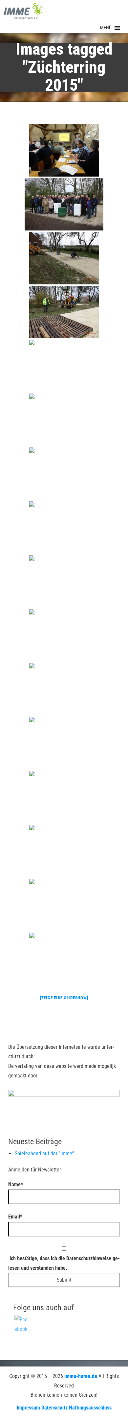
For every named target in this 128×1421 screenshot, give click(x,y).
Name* (15, 1184)
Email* (15, 1217)
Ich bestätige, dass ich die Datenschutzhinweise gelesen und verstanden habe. (64, 1263)
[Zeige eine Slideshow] (64, 997)
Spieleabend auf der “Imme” (44, 1153)
